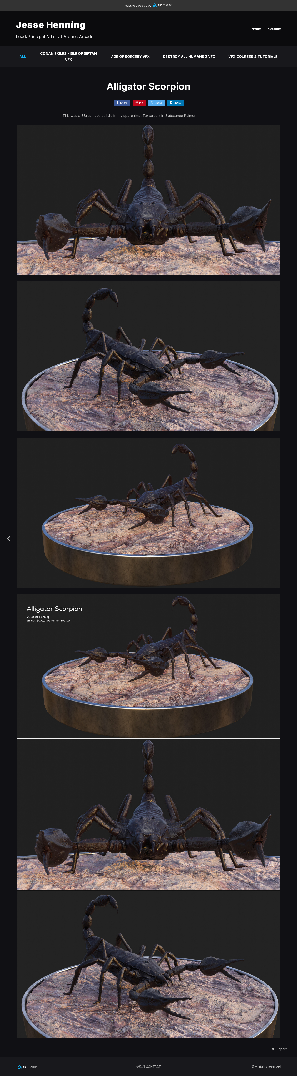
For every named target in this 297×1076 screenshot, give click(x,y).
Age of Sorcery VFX (130, 56)
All (22, 56)
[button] (278, 1048)
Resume (274, 28)
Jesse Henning (51, 24)
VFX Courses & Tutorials (253, 56)
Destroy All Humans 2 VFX (189, 56)
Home (256, 28)
